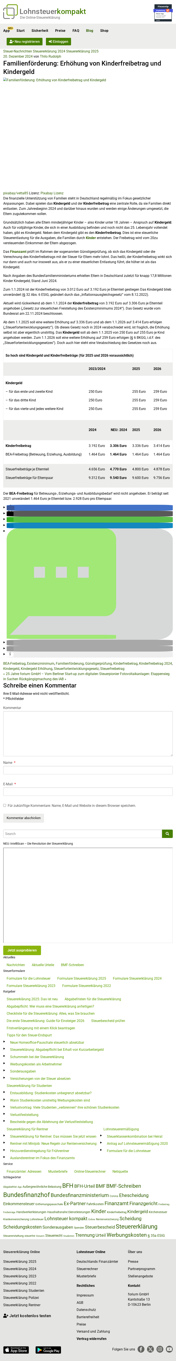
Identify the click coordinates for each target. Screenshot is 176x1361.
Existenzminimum (40, 663)
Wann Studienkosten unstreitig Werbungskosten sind (50, 1100)
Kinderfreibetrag (125, 663)
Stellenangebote (140, 1276)
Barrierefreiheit (88, 1317)
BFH (67, 1185)
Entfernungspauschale (49, 1204)
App (6, 31)
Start (20, 31)
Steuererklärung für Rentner (27, 1129)
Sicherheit (40, 31)
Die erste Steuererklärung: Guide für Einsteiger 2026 (45, 1021)
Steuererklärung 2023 (19, 1276)
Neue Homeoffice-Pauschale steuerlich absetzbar (47, 1042)
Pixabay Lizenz (52, 193)
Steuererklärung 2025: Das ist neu (32, 999)
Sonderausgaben (23, 1071)
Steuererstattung (13, 1235)
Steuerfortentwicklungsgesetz (76, 669)
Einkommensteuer (19, 1203)
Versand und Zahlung (93, 1331)
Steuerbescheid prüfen (108, 1021)
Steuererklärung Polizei (21, 1298)
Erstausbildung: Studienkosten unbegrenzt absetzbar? (51, 1093)
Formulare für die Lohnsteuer (28, 978)
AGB (80, 1303)
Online (91, 1219)
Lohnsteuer (37, 1219)
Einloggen (60, 42)
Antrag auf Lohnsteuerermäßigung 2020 (137, 1144)
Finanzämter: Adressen (24, 1171)
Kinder (91, 238)
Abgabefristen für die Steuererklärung (93, 999)
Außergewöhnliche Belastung (42, 1187)
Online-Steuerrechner (90, 1171)
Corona (114, 1196)
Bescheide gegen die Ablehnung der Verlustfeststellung (51, 1122)
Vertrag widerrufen (92, 1339)
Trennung (85, 1235)
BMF (100, 1186)
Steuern (40, 1235)
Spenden (79, 1227)
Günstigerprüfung (98, 663)
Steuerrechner (87, 1269)
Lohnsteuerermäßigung (121, 1129)
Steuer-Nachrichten (17, 51)
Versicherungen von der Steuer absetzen (40, 1079)
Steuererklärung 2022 (19, 1283)
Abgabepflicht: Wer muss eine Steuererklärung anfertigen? (50, 1006)
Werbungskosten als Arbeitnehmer (36, 1064)
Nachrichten (16, 965)
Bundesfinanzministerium (80, 1195)
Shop (104, 31)
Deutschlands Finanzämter (97, 1262)
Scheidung (130, 1218)
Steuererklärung (137, 1226)
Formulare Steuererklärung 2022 (86, 986)
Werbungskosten (127, 1235)
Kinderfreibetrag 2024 (155, 663)
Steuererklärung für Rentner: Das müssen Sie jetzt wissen (53, 1136)
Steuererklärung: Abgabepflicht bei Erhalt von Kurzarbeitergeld (57, 1050)
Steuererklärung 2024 (49, 51)
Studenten (68, 1236)
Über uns (135, 1252)
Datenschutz (86, 1310)
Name (9, 763)
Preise (60, 31)
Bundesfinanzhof (26, 1194)
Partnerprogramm (141, 1269)
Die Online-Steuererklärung (40, 17)
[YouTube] (169, 1349)
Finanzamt (18, 252)
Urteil (101, 1235)
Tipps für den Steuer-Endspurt (29, 1035)
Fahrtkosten (95, 1204)
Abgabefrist (10, 1186)
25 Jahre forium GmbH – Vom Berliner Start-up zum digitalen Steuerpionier (61, 674)
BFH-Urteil (84, 1186)
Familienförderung (70, 663)
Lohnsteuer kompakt (65, 1218)
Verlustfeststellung (24, 1115)
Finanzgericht (143, 1203)
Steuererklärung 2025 (82, 51)
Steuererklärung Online (21, 1252)
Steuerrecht (53, 1236)
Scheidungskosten (22, 1227)
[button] (10, 508)
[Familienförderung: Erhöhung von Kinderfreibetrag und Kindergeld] (88, 134)
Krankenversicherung (16, 1219)
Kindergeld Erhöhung (36, 669)
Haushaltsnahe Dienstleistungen (68, 1212)
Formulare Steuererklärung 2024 (137, 978)
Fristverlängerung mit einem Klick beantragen (41, 1028)
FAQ (76, 31)
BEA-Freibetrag (14, 663)
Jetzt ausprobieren (22, 950)
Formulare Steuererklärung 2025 (81, 978)
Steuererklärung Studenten (23, 1291)
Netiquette (120, 1171)
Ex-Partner (75, 1203)
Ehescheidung (134, 1195)
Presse (133, 1262)
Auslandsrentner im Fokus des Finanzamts (42, 1158)
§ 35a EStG (156, 1236)
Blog (89, 31)
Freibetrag (163, 1204)
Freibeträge (9, 1212)
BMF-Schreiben (72, 965)
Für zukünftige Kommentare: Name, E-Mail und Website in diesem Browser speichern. (72, 806)
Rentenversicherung (107, 1219)
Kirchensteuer (158, 1212)
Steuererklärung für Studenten (29, 1086)
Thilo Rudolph (50, 56)
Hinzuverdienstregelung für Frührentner (39, 1151)
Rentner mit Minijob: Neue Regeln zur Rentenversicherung (53, 1144)
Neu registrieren (27, 42)
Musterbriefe (57, 1171)
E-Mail (9, 784)
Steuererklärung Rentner (21, 1305)
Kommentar (12, 708)
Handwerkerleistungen (31, 1212)
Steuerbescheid (100, 1227)
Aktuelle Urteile (43, 965)
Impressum (85, 1295)
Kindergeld (11, 669)
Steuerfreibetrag (112, 669)
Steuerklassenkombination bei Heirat (134, 1136)
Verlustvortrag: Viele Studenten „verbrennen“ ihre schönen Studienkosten (64, 1107)
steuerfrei (29, 1235)
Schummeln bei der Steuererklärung (37, 1057)
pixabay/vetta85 (15, 193)
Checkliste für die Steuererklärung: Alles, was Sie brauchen (51, 1013)
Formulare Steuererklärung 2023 (31, 986)
